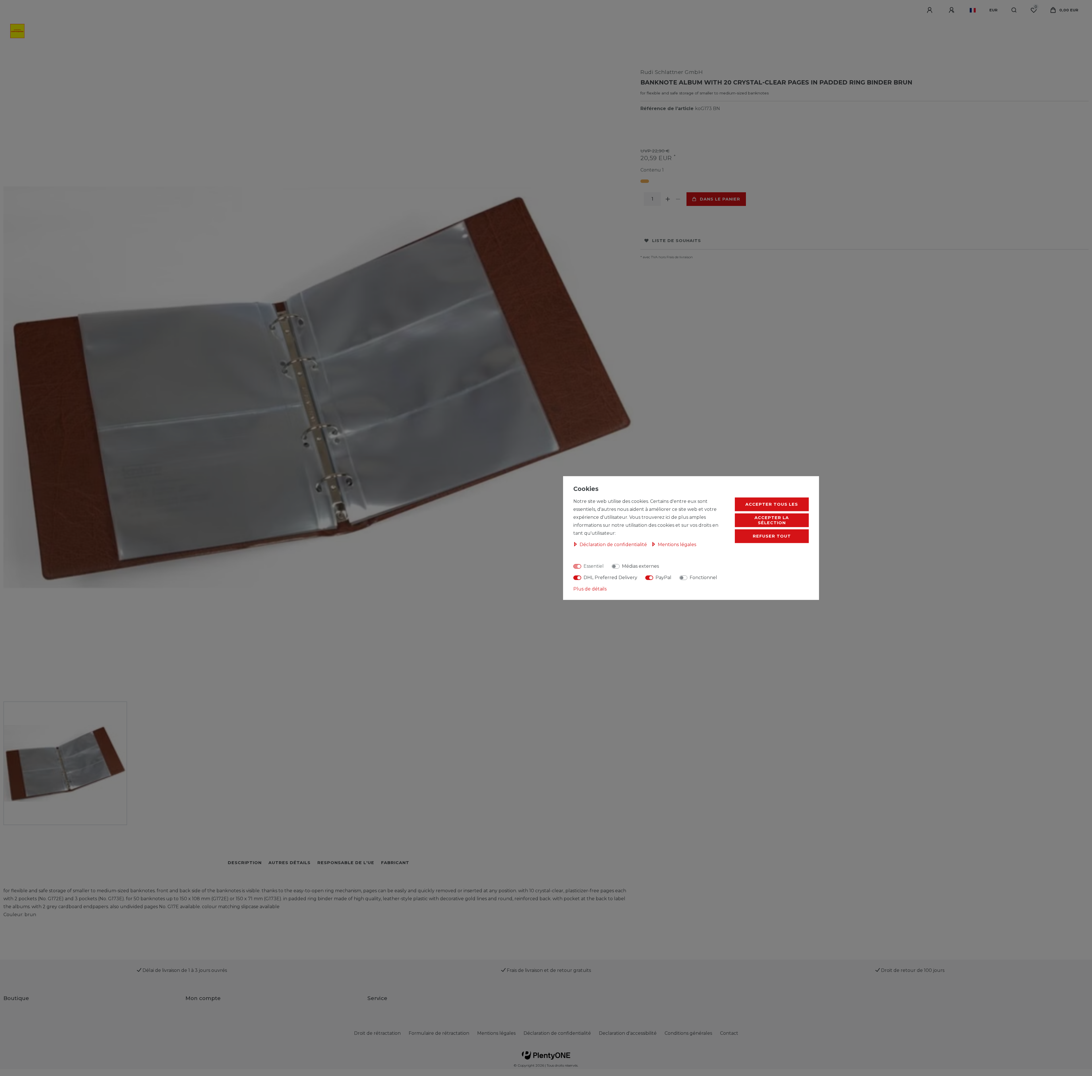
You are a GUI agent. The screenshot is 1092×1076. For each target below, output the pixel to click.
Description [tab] (245, 862)
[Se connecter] (930, 10)
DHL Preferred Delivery (610, 577)
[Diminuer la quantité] (678, 199)
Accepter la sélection (771, 520)
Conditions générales (688, 1033)
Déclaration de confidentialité (557, 1033)
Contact (729, 1033)
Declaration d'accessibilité (628, 1033)
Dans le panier (720, 199)
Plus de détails (590, 589)
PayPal (663, 577)
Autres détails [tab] (289, 862)
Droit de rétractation (377, 1033)
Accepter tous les (771, 504)
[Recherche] (1014, 10)
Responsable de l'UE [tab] (345, 862)
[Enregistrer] (952, 10)
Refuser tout (772, 536)
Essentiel (594, 566)
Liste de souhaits (676, 240)
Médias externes (640, 566)
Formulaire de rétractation (439, 1033)
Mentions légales (496, 1033)
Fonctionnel (703, 577)
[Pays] (973, 10)
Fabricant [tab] (395, 862)
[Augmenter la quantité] (668, 199)
